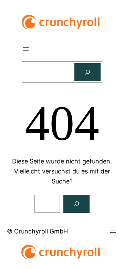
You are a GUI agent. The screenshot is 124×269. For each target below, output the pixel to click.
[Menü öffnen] (26, 49)
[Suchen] (87, 72)
